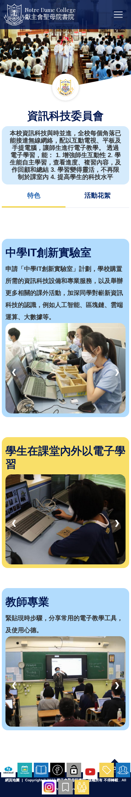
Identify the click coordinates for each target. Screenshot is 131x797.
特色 (33, 195)
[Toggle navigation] (118, 14)
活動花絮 (97, 195)
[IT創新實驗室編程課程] (65, 367)
